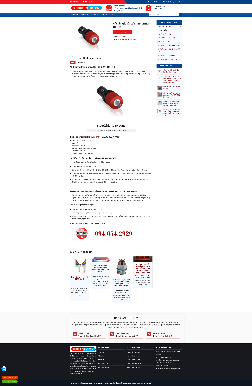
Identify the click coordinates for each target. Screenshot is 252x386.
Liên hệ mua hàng (103, 367)
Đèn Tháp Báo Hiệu (164, 34)
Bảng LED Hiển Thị (164, 26)
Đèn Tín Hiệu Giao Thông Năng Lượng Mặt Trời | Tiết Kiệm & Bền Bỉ (171, 103)
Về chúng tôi (102, 356)
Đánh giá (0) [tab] (81, 62)
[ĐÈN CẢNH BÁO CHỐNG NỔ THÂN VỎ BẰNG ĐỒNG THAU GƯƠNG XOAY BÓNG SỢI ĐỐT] (121, 266)
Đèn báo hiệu (162, 30)
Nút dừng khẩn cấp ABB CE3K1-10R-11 (126, 39)
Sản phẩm (94, 15)
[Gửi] (180, 15)
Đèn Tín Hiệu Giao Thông (166, 38)
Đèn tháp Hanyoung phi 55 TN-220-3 (79, 278)
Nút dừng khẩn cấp (95, 137)
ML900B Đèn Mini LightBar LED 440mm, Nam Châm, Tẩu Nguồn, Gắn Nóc (100, 268)
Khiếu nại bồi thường (133, 367)
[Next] (152, 281)
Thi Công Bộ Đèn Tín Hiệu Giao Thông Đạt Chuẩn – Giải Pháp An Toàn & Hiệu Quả (172, 112)
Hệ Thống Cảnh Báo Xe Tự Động (169, 45)
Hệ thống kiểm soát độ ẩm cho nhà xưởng (171, 71)
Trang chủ (74, 15)
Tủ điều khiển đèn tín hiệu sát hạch (172, 88)
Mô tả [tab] (73, 62)
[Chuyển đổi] (180, 26)
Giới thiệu (84, 15)
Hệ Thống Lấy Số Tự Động (167, 55)
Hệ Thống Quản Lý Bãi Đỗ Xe (168, 59)
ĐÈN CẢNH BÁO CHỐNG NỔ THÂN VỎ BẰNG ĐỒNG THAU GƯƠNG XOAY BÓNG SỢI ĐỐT (121, 282)
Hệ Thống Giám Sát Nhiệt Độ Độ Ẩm (169, 50)
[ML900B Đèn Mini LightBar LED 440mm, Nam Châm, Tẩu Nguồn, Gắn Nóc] (100, 259)
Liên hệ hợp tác (103, 363)
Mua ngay (122, 32)
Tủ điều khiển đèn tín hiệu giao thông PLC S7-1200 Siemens (172, 95)
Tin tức (104, 15)
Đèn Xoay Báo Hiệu (164, 42)
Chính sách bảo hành (133, 360)
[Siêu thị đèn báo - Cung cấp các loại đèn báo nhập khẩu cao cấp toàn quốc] (86, 8)
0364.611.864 (159, 333)
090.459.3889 (84, 333)
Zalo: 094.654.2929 (124, 333)
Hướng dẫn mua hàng (133, 352)
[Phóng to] (72, 58)
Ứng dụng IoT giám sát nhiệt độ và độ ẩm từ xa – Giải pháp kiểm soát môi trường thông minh (172, 79)
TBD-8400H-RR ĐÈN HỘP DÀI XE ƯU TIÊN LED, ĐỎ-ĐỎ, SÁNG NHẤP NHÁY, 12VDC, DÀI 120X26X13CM (143, 268)
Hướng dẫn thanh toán (134, 356)
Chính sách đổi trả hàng (134, 363)
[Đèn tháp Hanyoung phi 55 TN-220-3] (79, 265)
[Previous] (70, 281)
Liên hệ (112, 15)
